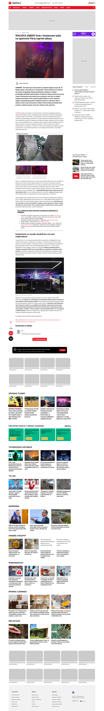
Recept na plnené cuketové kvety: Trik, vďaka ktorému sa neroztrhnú (14, 553)
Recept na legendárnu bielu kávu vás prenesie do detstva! (31, 552)
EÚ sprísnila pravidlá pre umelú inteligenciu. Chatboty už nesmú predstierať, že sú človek (47, 465)
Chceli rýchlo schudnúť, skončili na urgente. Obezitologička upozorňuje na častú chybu (15, 494)
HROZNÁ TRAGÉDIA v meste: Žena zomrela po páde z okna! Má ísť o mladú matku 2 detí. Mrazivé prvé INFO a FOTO (16, 414)
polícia (40, 320)
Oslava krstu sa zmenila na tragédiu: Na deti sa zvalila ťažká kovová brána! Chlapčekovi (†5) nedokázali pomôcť (47, 581)
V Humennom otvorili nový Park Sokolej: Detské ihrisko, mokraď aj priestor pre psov (31, 413)
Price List (34, 704)
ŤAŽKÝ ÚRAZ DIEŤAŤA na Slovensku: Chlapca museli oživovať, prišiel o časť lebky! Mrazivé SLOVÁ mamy (88, 176)
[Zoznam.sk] (76, 701)
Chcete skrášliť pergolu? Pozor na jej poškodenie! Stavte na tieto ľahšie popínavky (39, 641)
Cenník (33, 701)
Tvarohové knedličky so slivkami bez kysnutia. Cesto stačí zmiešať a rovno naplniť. (63, 553)
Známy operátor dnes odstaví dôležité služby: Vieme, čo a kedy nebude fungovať (87, 162)
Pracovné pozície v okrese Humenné (26, 426)
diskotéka (24, 320)
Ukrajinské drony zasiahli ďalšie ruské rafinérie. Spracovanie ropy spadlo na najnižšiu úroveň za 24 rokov (32, 466)
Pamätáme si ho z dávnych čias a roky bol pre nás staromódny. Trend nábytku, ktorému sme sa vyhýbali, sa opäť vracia (18, 613)
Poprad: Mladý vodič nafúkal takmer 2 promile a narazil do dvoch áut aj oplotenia (88, 169)
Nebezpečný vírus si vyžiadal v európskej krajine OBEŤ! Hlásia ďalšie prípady (62, 580)
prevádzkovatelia (47, 320)
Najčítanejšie (78, 87)
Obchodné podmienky (36, 699)
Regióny (23, 32)
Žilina (56, 7)
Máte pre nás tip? (55, 706)
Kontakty (54, 691)
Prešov (62, 7)
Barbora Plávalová (23, 83)
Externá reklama (35, 697)
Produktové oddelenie (56, 697)
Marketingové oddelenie (57, 704)
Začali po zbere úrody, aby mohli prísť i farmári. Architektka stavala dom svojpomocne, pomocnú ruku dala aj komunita (39, 613)
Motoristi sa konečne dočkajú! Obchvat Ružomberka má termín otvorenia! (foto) (60, 527)
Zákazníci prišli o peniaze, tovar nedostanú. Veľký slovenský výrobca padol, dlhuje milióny (83, 98)
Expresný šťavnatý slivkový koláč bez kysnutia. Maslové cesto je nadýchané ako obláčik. (47, 554)
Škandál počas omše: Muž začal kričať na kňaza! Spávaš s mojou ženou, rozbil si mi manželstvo (31, 581)
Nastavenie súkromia (16, 699)
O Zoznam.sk (15, 691)
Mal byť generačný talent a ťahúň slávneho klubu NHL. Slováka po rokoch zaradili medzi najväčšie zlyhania (32, 494)
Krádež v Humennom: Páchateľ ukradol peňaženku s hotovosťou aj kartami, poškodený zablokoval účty (48, 414)
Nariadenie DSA (15, 706)
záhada (30, 321)
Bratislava (16, 7)
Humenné (30, 320)
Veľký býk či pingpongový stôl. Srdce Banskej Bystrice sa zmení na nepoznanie (64, 493)
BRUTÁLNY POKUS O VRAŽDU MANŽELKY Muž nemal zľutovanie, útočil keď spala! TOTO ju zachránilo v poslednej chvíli (84, 117)
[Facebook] (73, 692)
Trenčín (31, 7)
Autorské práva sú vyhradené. (78, 697)
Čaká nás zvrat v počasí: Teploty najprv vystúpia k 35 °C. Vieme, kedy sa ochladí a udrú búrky (84, 110)
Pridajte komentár (40, 339)
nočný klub (35, 320)
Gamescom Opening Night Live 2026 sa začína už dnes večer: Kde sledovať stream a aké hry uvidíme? (63, 466)
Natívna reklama (35, 706)
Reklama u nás (35, 694)
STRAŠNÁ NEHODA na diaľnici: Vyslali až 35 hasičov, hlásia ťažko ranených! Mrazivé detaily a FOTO (84, 104)
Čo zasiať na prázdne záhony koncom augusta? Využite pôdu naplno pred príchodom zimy (17, 641)
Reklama (34, 691)
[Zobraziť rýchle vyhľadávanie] (93, 7)
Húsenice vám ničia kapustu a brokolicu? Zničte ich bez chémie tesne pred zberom (60, 641)
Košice (68, 7)
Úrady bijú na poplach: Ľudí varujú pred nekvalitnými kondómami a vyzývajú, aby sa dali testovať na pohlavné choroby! (16, 582)
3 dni (86, 87)
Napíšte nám (14, 704)
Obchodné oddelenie (56, 699)
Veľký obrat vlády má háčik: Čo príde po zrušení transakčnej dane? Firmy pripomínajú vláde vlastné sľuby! (17, 528)
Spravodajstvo (55, 694)
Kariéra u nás (14, 701)
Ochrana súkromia (15, 697)
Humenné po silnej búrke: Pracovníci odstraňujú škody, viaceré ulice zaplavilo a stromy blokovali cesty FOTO (64, 414)
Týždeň (92, 87)
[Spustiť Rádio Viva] (84, 33)
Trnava (24, 7)
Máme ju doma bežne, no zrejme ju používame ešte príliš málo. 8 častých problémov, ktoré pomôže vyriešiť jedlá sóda (61, 613)
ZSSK (34, 321)
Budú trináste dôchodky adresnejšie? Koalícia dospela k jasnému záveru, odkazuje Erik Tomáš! (39, 528)
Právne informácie (15, 694)
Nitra (37, 7)
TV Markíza (18, 113)
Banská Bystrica (47, 7)
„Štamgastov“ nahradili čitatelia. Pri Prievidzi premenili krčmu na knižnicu (47, 493)
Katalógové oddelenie (56, 701)
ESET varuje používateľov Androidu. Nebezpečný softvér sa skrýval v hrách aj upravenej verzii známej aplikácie (15, 467)
